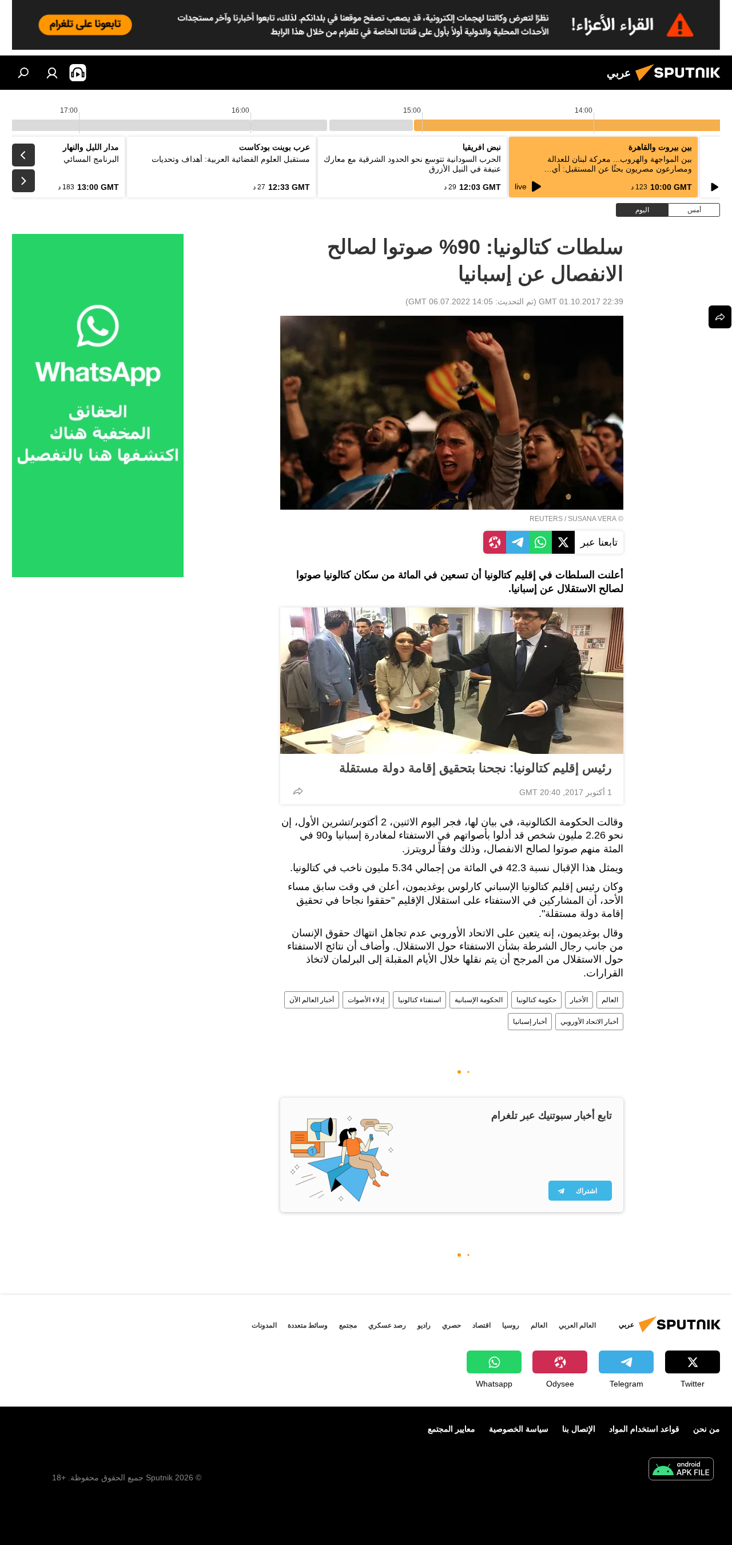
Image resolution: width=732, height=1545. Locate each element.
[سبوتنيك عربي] (681, 82)
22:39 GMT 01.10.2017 (581, 301)
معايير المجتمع (451, 1428)
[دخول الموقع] (52, 72)
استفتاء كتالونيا (419, 1000)
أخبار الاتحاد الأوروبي (589, 1022)
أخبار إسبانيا (530, 1022)
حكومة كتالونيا (536, 1000)
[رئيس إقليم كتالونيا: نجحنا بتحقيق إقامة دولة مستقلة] (451, 680)
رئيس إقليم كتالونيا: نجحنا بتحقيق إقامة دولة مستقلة (475, 768)
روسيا (510, 1325)
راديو (424, 1325)
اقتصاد (481, 1325)
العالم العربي (577, 1325)
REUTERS (546, 519)
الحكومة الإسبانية (479, 1000)
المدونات (264, 1325)
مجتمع (348, 1325)
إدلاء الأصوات (366, 1000)
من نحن (706, 1428)
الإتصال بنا (578, 1428)
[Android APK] (681, 1470)
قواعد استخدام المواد (644, 1428)
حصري (451, 1325)
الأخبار (579, 1000)
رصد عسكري (387, 1325)
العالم (610, 1000)
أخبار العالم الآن (311, 1000)
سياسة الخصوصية (518, 1428)
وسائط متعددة (308, 1325)
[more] (298, 791)
